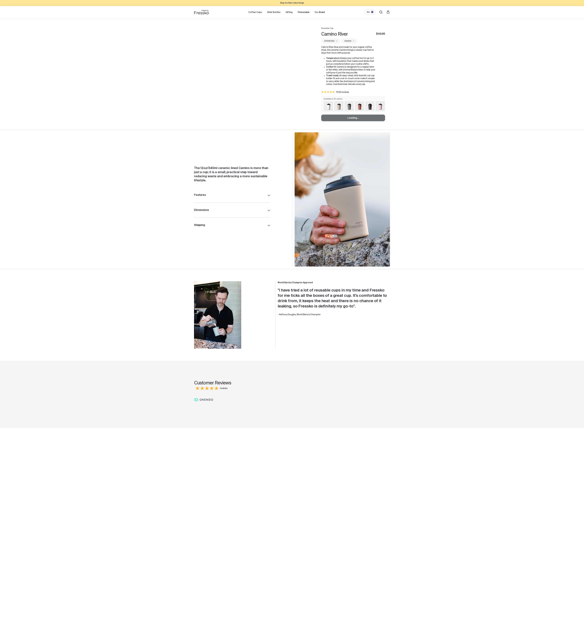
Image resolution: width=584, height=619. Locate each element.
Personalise (303, 12)
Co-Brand (320, 12)
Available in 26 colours (333, 99)
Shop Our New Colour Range (292, 3)
